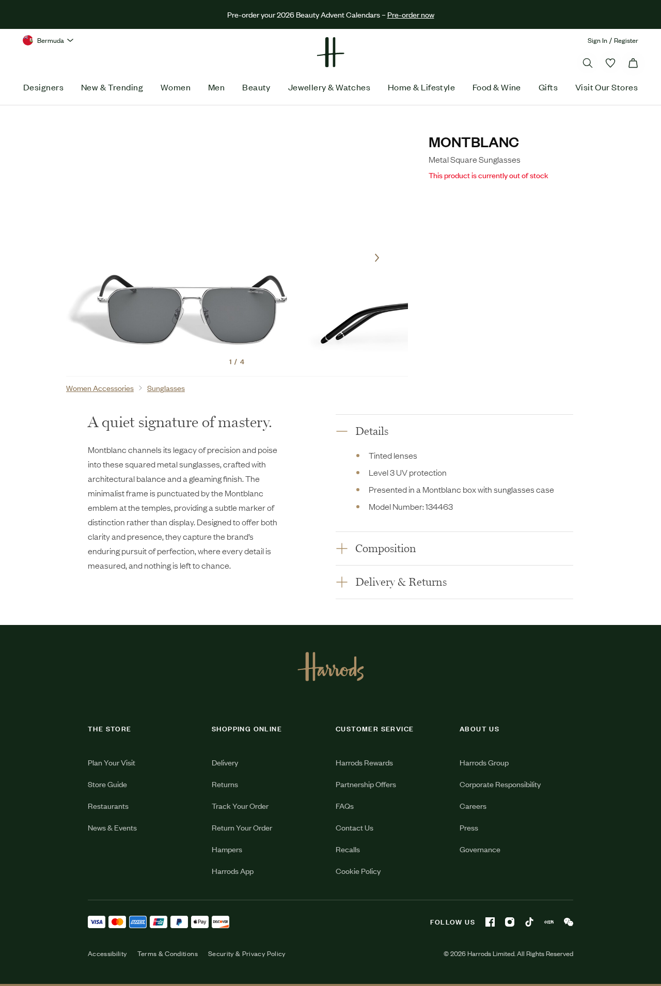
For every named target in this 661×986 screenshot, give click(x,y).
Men (216, 86)
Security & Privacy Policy (247, 953)
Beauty (256, 86)
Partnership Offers (366, 783)
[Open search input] (587, 63)
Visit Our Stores (606, 86)
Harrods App (233, 870)
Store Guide (107, 783)
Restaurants (108, 805)
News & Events (112, 827)
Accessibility (107, 953)
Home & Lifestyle (421, 86)
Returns (225, 783)
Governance (480, 848)
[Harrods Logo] (330, 666)
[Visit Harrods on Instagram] (509, 922)
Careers (473, 805)
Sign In (597, 40)
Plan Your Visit (111, 762)
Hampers (227, 848)
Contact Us (354, 827)
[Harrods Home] (330, 52)
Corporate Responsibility (500, 783)
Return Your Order (242, 827)
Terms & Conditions (167, 953)
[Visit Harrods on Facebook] (490, 922)
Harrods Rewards (364, 762)
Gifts (548, 86)
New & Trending (112, 86)
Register (626, 40)
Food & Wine (497, 86)
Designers (43, 86)
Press (469, 827)
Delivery (225, 762)
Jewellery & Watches (329, 86)
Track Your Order (240, 805)
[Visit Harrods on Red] (549, 922)
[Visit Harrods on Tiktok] (529, 922)
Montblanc (474, 141)
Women (176, 86)
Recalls (348, 848)
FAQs (345, 805)
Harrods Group (484, 762)
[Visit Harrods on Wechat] (568, 922)
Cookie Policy (358, 870)
